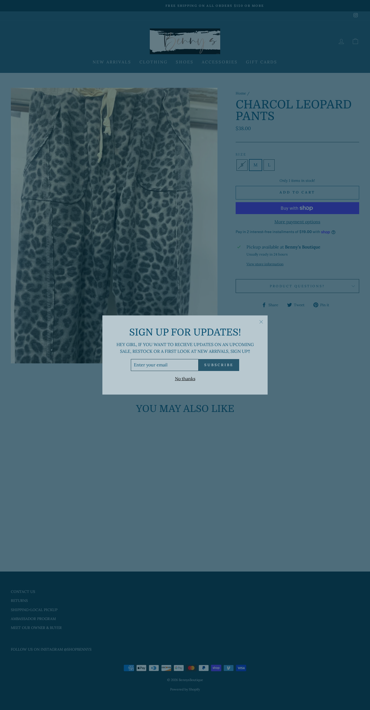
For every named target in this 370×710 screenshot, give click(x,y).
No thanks (185, 378)
